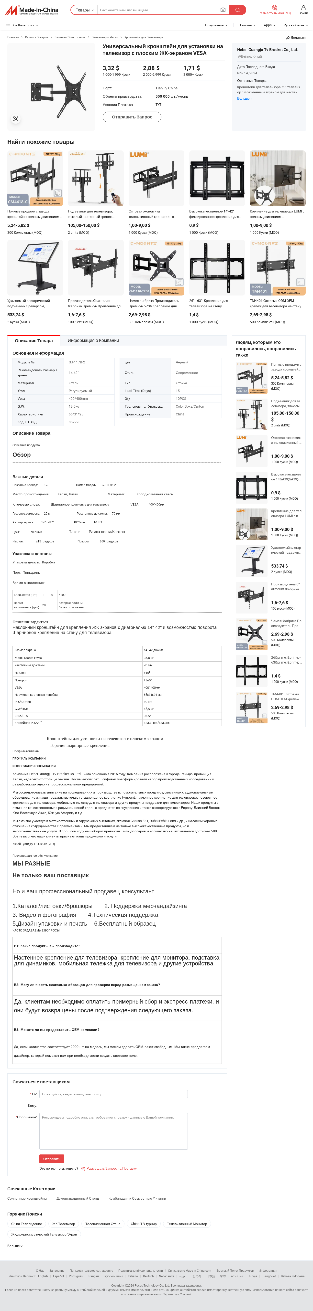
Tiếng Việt (269, 1276)
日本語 (210, 1276)
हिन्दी (223, 1276)
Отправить (51, 1158)
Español (58, 1276)
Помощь (245, 25)
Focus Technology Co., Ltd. (152, 1285)
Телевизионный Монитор (187, 1223)
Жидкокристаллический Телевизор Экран (44, 1234)
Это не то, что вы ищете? (58, 1168)
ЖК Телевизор (63, 1223)
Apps (268, 25)
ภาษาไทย (237, 1276)
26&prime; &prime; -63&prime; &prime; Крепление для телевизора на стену (286, 660)
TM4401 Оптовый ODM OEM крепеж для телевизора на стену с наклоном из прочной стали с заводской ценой (286, 696)
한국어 (196, 1276)
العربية (183, 1276)
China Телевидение (26, 1223)
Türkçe (252, 1276)
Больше (243, 98)
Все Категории (22, 25)
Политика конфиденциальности (140, 1270)
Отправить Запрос (132, 116)
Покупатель (214, 25)
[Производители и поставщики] (31, 10)
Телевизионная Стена (103, 1223)
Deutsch (148, 1276)
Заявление (57, 1270)
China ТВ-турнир (144, 1223)
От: (33, 1094)
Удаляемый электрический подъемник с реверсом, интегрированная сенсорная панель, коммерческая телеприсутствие (286, 550)
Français (93, 1276)
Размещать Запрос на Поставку (109, 1168)
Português (76, 1276)
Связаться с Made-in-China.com (189, 1270)
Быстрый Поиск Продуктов (235, 1270)
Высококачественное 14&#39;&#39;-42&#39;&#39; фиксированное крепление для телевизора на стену (286, 477)
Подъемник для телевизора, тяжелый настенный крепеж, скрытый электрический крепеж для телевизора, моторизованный (286, 403)
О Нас (40, 1270)
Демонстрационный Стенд (77, 1198)
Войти (303, 13)
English (43, 1276)
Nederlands (166, 1276)
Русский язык (113, 1276)
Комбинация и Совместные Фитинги (137, 1198)
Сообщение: (26, 1117)
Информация (268, 1270)
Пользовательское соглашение (91, 1270)
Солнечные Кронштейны (27, 1198)
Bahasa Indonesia (293, 1276)
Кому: (32, 1105)
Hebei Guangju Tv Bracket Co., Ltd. (267, 49)
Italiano (133, 1276)
